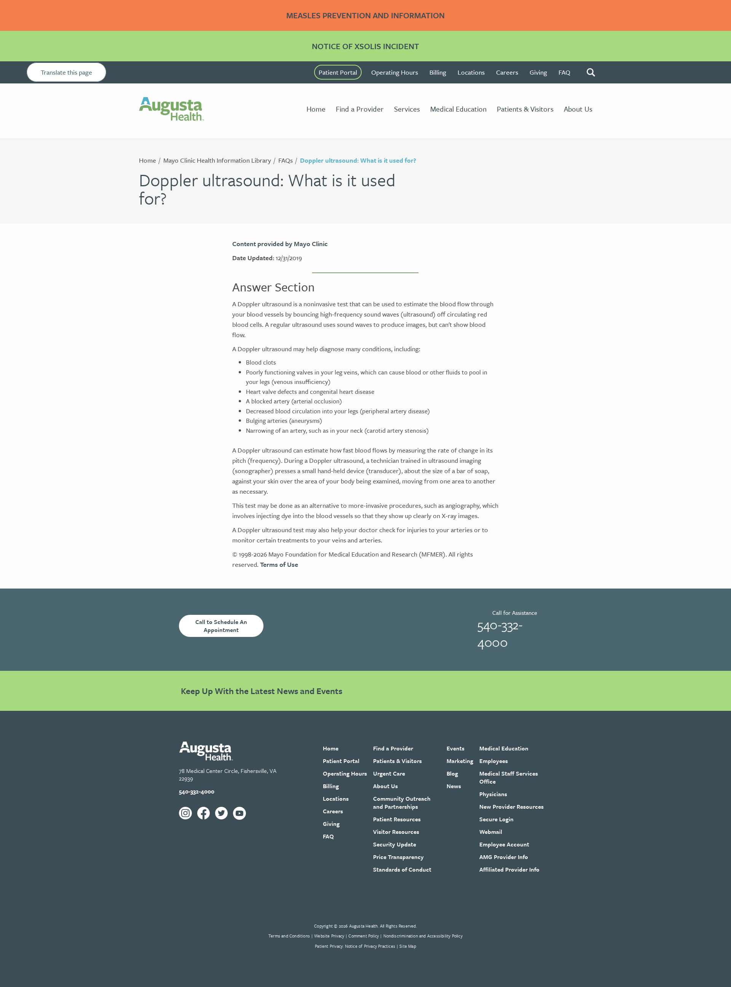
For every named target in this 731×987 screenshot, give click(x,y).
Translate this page (66, 72)
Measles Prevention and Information (365, 15)
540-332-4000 (499, 633)
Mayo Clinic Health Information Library (217, 160)
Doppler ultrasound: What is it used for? (358, 160)
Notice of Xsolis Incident (365, 46)
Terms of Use (279, 564)
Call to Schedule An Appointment (221, 625)
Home (147, 160)
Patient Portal (338, 72)
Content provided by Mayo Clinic (279, 243)
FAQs (285, 160)
